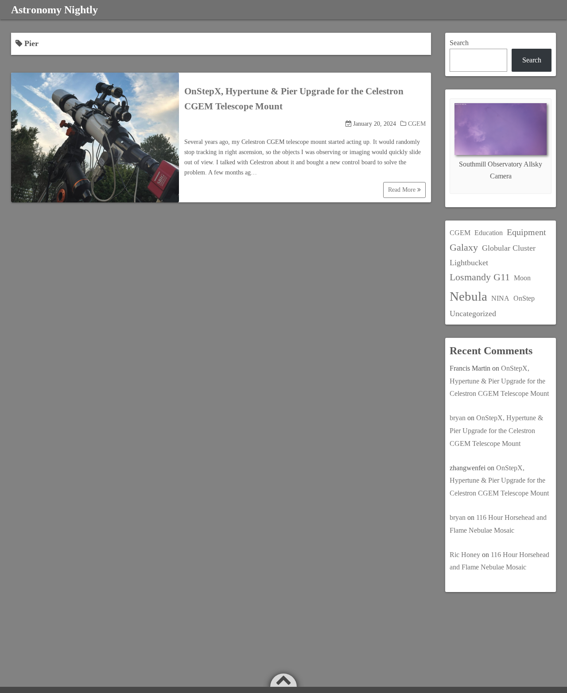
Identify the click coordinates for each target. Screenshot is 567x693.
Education (488, 232)
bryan (458, 418)
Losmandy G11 (480, 277)
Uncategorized (473, 313)
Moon (522, 278)
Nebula (468, 296)
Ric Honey (465, 554)
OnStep (524, 298)
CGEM (417, 123)
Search (459, 42)
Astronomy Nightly (54, 9)
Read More (402, 189)
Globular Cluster (509, 248)
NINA (500, 298)
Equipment (526, 232)
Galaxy (464, 247)
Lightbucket (469, 262)
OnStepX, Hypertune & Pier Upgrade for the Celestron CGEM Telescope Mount (499, 381)
